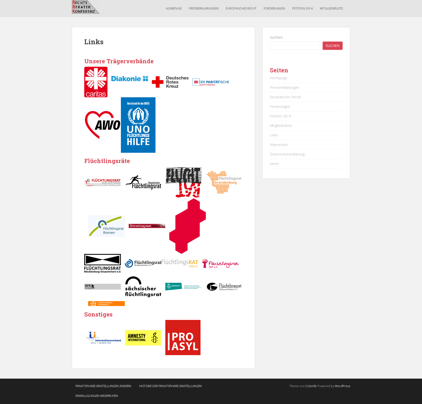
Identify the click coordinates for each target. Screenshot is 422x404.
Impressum (279, 144)
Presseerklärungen (204, 8)
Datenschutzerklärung (287, 154)
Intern (274, 163)
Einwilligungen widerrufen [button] (96, 396)
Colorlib (311, 386)
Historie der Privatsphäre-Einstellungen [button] (170, 386)
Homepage (174, 8)
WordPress (342, 386)
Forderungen (274, 8)
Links (274, 135)
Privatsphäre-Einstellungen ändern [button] (103, 386)
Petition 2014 (302, 8)
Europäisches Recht (241, 8)
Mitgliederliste (331, 8)
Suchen (276, 37)
